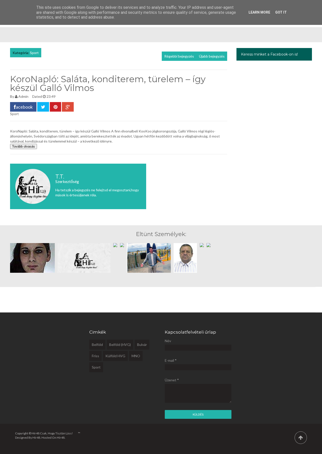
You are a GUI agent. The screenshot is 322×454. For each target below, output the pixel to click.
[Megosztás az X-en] (43, 107)
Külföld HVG (115, 356)
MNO (136, 356)
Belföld (97, 344)
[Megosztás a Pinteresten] (55, 107)
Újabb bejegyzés (212, 56)
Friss (95, 356)
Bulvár (142, 344)
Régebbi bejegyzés (179, 56)
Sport (34, 53)
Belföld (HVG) (120, 344)
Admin (23, 96)
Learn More (259, 12)
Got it (281, 12)
